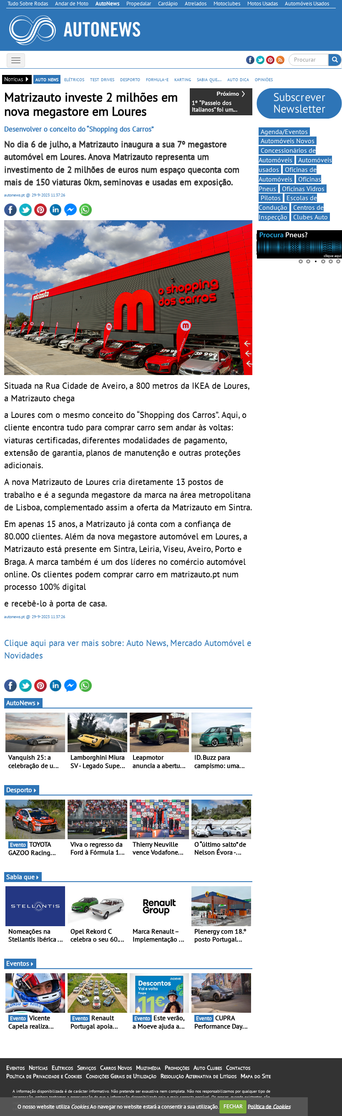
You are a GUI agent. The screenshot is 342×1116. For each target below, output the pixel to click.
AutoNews (20, 702)
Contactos (238, 1067)
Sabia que (20, 876)
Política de (269, 1106)
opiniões (264, 79)
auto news (46, 79)
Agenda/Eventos (284, 131)
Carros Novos (116, 1067)
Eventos (17, 963)
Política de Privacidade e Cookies (44, 1076)
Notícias (38, 1067)
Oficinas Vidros (303, 188)
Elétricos (62, 1067)
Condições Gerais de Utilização (121, 1076)
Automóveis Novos (287, 141)
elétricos (74, 79)
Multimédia (148, 1067)
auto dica (238, 79)
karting (182, 79)
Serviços (86, 1067)
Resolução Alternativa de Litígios (198, 1076)
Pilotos (271, 198)
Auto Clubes (208, 1067)
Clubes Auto (310, 217)
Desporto (19, 789)
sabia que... (209, 79)
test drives (102, 79)
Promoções (177, 1067)
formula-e (157, 79)
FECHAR (233, 1106)
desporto (130, 79)
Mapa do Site (256, 1076)
